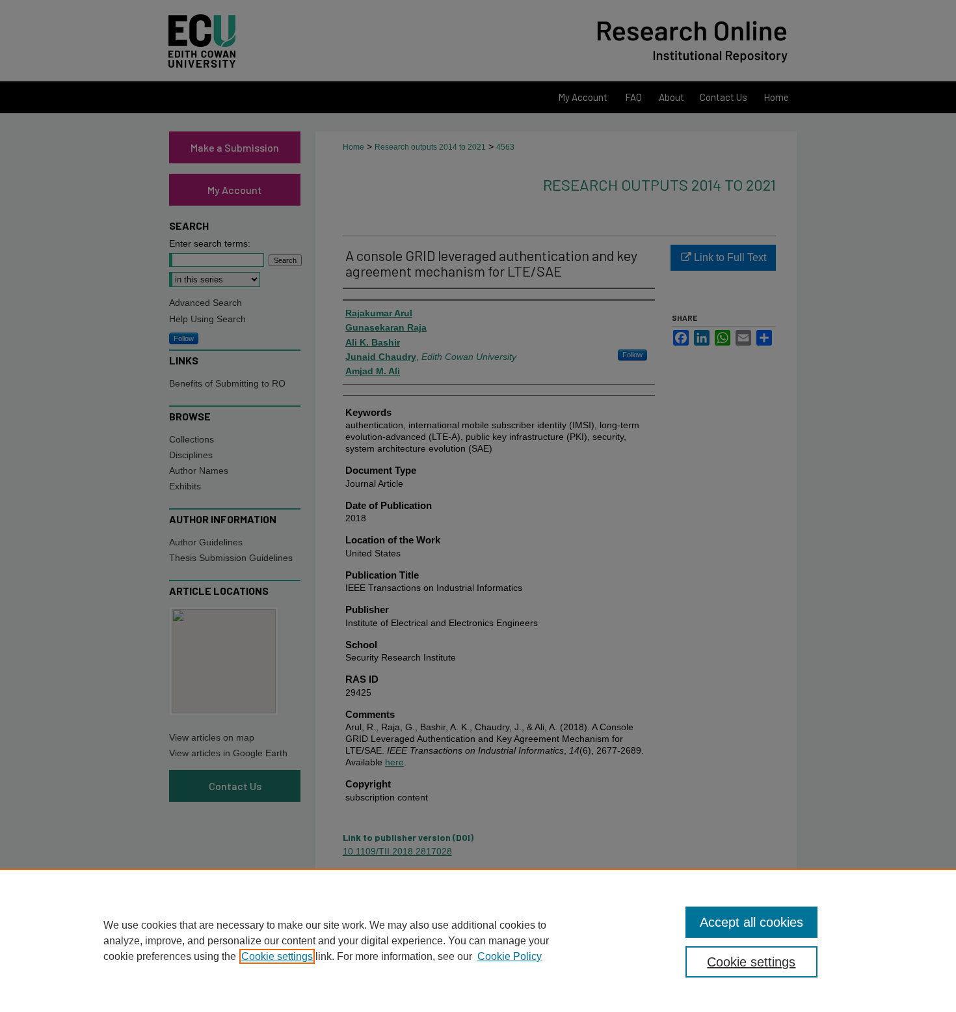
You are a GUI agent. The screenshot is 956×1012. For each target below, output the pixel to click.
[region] (478, 940)
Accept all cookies (751, 922)
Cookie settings (277, 956)
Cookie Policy (509, 956)
